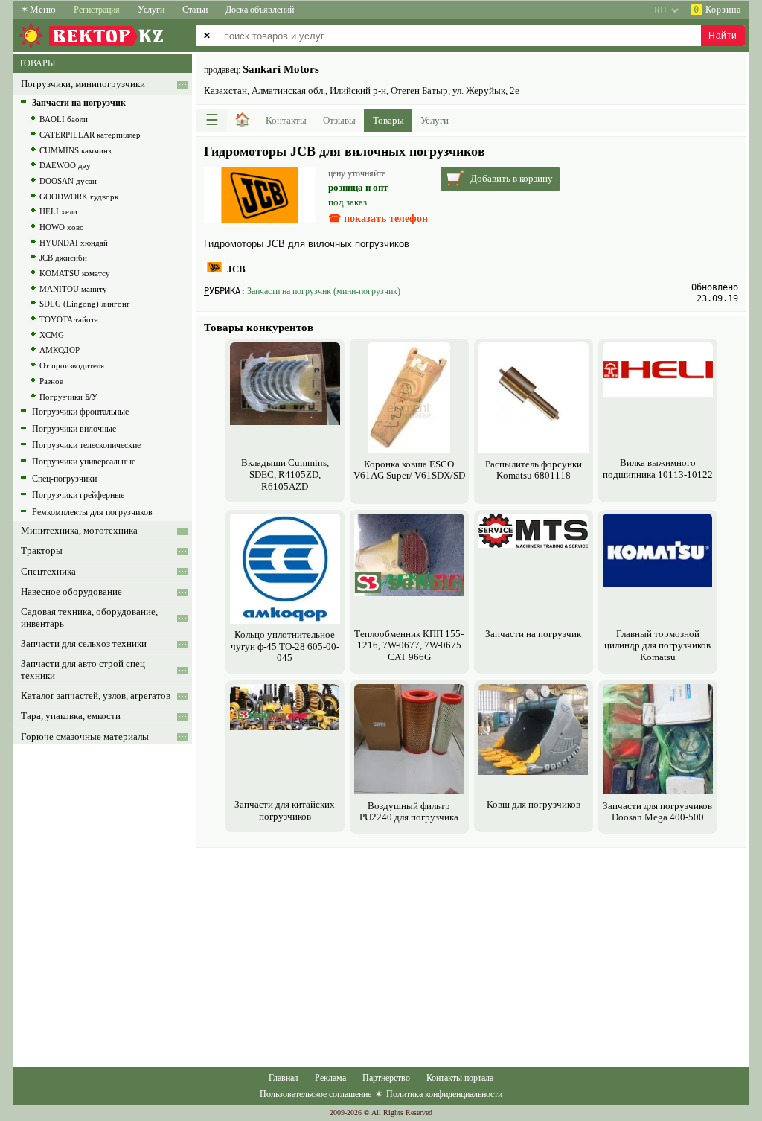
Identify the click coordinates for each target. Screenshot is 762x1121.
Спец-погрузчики (64, 478)
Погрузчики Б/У (68, 396)
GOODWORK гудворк (78, 196)
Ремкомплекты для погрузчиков (92, 512)
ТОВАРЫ (37, 63)
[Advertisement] (471, 956)
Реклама (330, 1078)
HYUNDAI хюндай (73, 242)
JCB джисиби (63, 257)
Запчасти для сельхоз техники (84, 644)
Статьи (195, 9)
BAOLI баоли (63, 119)
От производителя (71, 365)
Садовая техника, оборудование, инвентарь (89, 617)
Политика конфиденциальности (444, 1094)
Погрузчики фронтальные (80, 411)
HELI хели (58, 211)
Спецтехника (48, 571)
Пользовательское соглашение (315, 1094)
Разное (51, 381)
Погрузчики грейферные (78, 495)
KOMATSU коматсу (74, 273)
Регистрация (97, 9)
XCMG (51, 334)
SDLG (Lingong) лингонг (84, 303)
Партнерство (386, 1078)
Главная (283, 1078)
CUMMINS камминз (75, 150)
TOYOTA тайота (68, 319)
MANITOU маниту (73, 288)
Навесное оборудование (71, 592)
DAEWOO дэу (65, 165)
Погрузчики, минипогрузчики (83, 84)
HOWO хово (61, 227)
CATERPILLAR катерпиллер (90, 134)
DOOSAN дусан (68, 180)
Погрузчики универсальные (83, 461)
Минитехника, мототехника (79, 531)
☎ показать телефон (378, 218)
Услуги (151, 9)
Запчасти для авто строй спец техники (83, 669)
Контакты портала (459, 1078)
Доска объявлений (259, 9)
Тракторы (42, 551)
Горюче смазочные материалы (85, 737)
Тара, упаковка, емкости (71, 716)
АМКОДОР (59, 349)
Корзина (717, 9)
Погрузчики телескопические (86, 445)
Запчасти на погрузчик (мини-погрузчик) (323, 291)
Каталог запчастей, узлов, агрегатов (95, 696)
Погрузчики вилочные (74, 429)
